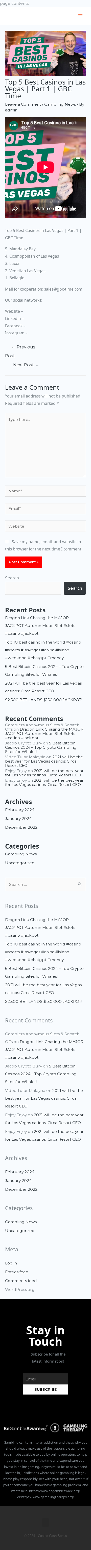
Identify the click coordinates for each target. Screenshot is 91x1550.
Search (12, 577)
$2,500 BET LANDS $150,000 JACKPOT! (43, 699)
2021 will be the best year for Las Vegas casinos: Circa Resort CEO (44, 761)
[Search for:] (45, 884)
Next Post (26, 364)
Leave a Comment (23, 104)
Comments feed (21, 1280)
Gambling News (60, 104)
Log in (11, 1263)
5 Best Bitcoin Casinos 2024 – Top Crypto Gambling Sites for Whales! (41, 747)
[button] (45, 1522)
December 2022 (21, 827)
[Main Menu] (80, 16)
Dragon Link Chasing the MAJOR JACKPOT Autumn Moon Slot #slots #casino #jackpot (40, 625)
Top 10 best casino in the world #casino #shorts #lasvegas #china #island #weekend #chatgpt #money (43, 650)
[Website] (45, 527)
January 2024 (18, 818)
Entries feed (17, 1271)
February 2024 (19, 809)
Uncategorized (20, 862)
